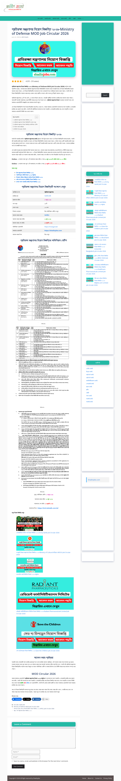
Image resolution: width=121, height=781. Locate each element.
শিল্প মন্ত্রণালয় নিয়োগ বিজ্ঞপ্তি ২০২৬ (24, 173)
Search (105, 95)
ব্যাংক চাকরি (64, 18)
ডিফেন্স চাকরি (89, 372)
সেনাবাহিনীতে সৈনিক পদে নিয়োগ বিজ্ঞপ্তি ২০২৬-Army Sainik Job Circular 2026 (37, 533)
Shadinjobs (36, 778)
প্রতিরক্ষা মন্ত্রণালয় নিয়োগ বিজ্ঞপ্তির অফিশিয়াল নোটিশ (26, 124)
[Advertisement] (97, 53)
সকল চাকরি (40, 18)
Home (84, 778)
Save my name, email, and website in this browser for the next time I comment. (41, 761)
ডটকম (27, 683)
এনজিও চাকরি (89, 369)
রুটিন (70, 18)
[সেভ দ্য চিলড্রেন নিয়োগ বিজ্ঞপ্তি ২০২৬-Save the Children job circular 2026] (45, 633)
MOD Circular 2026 (20, 129)
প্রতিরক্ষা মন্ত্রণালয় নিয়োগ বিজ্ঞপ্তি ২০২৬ (23, 120)
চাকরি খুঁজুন (89, 92)
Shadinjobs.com (94, 480)
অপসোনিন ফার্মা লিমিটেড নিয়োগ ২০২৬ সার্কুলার (27, 574)
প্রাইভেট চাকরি (56, 18)
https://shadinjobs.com (53, 230)
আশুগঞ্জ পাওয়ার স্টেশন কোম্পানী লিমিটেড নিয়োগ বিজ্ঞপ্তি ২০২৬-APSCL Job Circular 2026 (34, 708)
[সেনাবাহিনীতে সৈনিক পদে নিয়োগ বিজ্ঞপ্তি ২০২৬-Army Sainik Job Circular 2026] (29, 524)
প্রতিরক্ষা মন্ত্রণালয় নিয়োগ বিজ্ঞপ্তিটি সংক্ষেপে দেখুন (25, 122)
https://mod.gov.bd (50, 227)
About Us (90, 778)
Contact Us (98, 778)
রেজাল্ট (74, 18)
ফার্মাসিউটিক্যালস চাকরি (91, 381)
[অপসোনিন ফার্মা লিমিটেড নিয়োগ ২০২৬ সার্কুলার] (29, 565)
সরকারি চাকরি (47, 18)
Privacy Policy (107, 778)
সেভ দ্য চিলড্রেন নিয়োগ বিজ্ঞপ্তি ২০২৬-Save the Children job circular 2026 (38, 651)
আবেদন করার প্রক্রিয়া (19, 126)
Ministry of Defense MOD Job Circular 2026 (26, 706)
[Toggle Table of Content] (36, 117)
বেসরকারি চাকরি (90, 384)
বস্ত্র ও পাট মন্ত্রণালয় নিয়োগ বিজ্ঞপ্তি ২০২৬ (23, 710)
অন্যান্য (79, 18)
